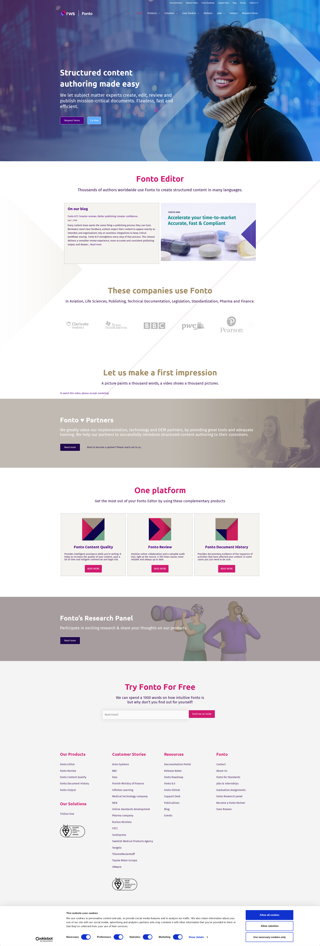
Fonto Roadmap (208, 2)
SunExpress (119, 834)
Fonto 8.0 (169, 783)
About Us (221, 770)
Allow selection (269, 925)
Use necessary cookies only (269, 936)
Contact (221, 764)
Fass (114, 777)
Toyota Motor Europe (124, 860)
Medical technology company (130, 796)
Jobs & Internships (227, 783)
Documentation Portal (177, 764)
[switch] (118, 937)
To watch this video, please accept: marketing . (85, 393)
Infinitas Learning (122, 790)
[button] (158, 13)
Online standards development (131, 809)
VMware (117, 866)
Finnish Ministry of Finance (128, 783)
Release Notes (192, 2)
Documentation (176, 2)
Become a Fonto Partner (230, 802)
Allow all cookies (269, 914)
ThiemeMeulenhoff (123, 854)
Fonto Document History (74, 783)
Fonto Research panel (229, 796)
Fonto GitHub (172, 790)
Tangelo (117, 847)
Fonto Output (68, 790)
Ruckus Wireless (122, 822)
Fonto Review (68, 770)
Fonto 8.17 (254, 2)
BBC (114, 770)
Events (243, 2)
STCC (115, 828)
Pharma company (122, 815)
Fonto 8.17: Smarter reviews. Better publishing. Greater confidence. (103, 216)
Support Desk (223, 2)
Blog (234, 2)
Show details (196, 937)
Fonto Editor (67, 764)
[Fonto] (77, 13)
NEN (114, 802)
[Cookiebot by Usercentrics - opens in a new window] (44, 939)
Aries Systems (120, 764)
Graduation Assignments (231, 790)
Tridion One (67, 813)
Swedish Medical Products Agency (132, 841)
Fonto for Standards (228, 777)
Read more (96, 244)
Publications (171, 802)
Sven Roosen (224, 809)
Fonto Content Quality (73, 777)
